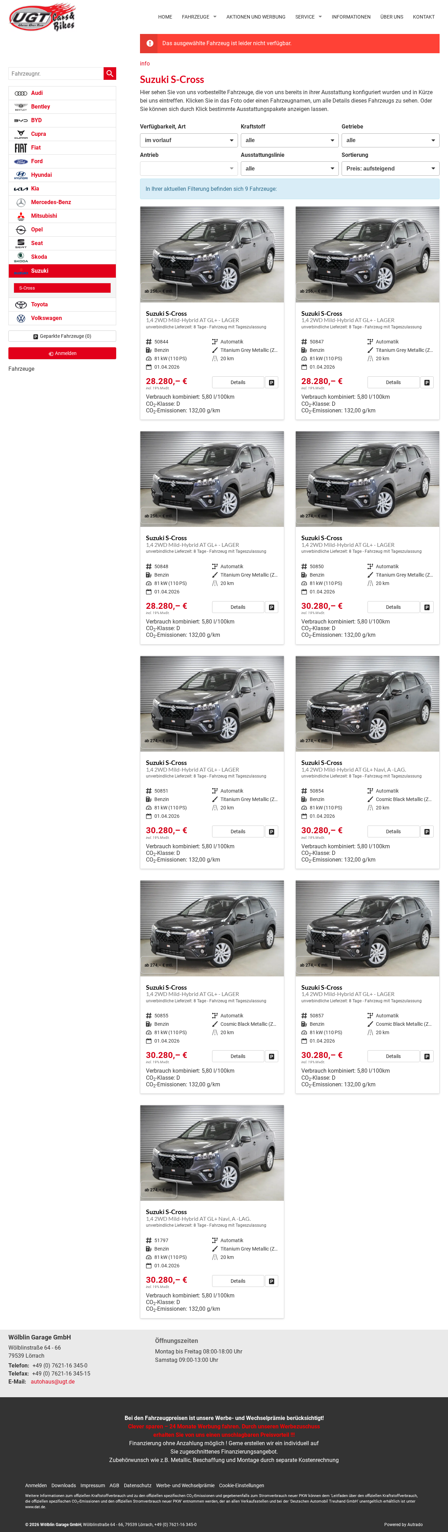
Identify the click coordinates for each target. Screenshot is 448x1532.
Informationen (351, 17)
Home (165, 17)
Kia (34, 188)
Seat (36, 243)
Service (305, 17)
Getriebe (352, 126)
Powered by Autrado (403, 1524)
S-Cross (27, 288)
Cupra (38, 134)
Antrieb (149, 155)
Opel (36, 229)
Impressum (92, 1485)
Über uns (391, 17)
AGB (114, 1485)
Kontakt (424, 17)
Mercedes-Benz (50, 202)
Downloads (63, 1485)
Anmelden (36, 1485)
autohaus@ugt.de (53, 1381)
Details (238, 382)
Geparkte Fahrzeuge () (65, 336)
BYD (36, 120)
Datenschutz (138, 1485)
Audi (36, 93)
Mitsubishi (43, 216)
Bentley (40, 106)
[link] (271, 382)
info (145, 63)
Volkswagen (46, 318)
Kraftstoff (253, 126)
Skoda (38, 256)
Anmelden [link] (66, 353)
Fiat (35, 147)
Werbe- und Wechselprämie (185, 1485)
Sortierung (355, 155)
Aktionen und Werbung (256, 17)
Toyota (39, 304)
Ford (36, 161)
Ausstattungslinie (263, 155)
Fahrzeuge (195, 17)
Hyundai (41, 175)
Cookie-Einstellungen (241, 1485)
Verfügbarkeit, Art (163, 126)
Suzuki (39, 270)
